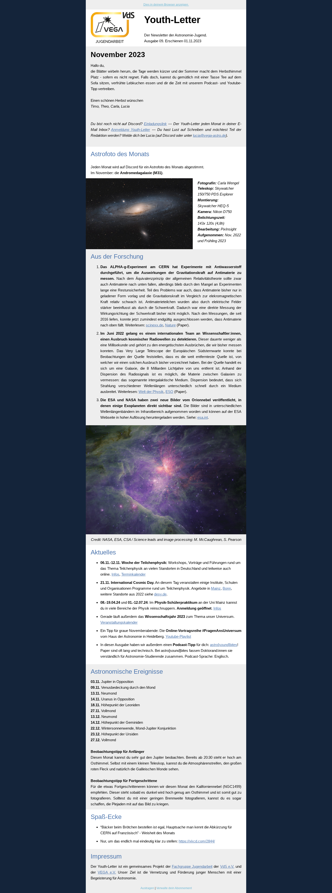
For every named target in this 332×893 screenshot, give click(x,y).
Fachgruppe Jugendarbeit (192, 866)
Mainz (216, 588)
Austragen (147, 888)
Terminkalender (133, 574)
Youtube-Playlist (178, 636)
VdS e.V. (227, 866)
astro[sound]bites (223, 645)
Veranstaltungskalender (119, 622)
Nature (170, 325)
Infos (115, 574)
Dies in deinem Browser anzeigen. (166, 4)
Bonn (227, 588)
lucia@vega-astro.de (209, 135)
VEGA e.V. (107, 872)
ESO (169, 392)
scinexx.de (154, 325)
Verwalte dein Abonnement (174, 888)
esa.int (202, 417)
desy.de (160, 594)
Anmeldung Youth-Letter (130, 130)
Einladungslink (155, 124)
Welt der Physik (151, 392)
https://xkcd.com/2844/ (197, 841)
